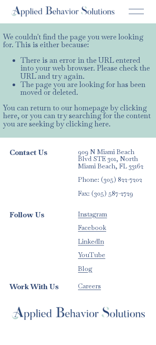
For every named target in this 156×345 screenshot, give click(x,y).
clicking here (87, 124)
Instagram (92, 214)
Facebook (92, 228)
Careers (89, 286)
